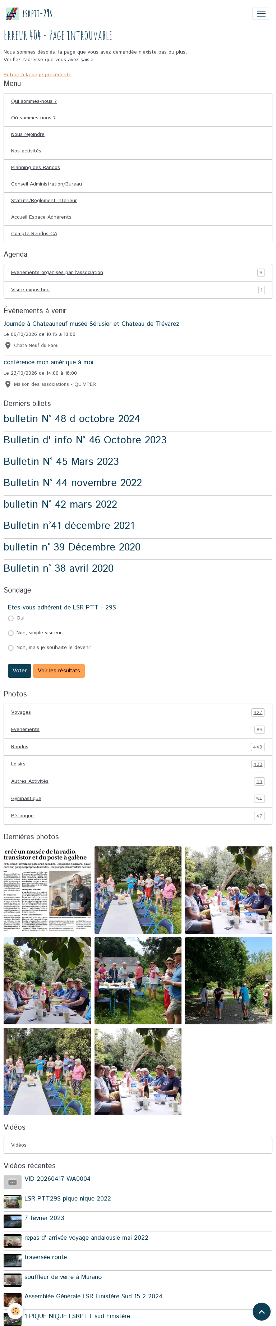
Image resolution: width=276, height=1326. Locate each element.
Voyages (136, 712)
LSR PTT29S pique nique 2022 (67, 1198)
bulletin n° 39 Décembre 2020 (72, 547)
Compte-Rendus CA (34, 233)
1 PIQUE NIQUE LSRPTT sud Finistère (77, 1316)
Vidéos (19, 1145)
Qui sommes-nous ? (34, 101)
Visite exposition (136, 290)
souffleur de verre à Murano (63, 1277)
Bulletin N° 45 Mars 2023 (61, 461)
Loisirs (136, 764)
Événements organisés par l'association (136, 272)
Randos (136, 747)
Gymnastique (136, 799)
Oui (20, 618)
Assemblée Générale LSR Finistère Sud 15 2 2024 (93, 1296)
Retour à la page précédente (38, 74)
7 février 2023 (44, 1218)
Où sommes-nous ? (33, 118)
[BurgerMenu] (261, 14)
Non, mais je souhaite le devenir (54, 647)
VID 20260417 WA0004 (57, 1179)
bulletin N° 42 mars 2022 (60, 504)
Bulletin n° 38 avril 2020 (59, 568)
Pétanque (136, 816)
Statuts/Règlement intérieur (44, 200)
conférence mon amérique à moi (48, 362)
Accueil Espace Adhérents (41, 217)
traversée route (45, 1257)
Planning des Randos (35, 167)
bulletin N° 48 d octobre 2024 (72, 419)
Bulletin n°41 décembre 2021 (69, 525)
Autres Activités (136, 781)
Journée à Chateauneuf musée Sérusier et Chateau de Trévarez (91, 324)
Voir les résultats (59, 671)
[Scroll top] (262, 1312)
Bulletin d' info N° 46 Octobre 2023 (85, 440)
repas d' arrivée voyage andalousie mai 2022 (86, 1238)
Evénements (136, 729)
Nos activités (26, 151)
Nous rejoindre (28, 134)
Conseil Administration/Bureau (46, 184)
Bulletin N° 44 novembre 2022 (73, 483)
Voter (20, 671)
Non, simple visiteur (39, 632)
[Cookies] (15, 1311)
